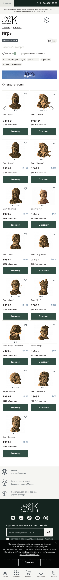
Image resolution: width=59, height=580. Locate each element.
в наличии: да (9, 40)
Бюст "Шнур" (36, 346)
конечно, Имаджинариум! (14, 59)
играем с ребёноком (12, 64)
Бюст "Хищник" (37, 114)
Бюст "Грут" (36, 300)
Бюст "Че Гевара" (38, 391)
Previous (6, 113)
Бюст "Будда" (8, 114)
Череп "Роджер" (10, 391)
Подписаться (48, 532)
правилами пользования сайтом (39, 539)
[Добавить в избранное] (25, 94)
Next (52, 113)
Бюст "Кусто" (36, 209)
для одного (33, 59)
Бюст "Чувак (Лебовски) (13, 346)
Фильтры (9, 53)
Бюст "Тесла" (8, 254)
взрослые (45, 59)
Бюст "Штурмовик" (39, 254)
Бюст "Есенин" (9, 437)
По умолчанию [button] (36, 53)
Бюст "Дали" (8, 300)
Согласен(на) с (32, 539)
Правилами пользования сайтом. (37, 553)
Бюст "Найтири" (9, 209)
